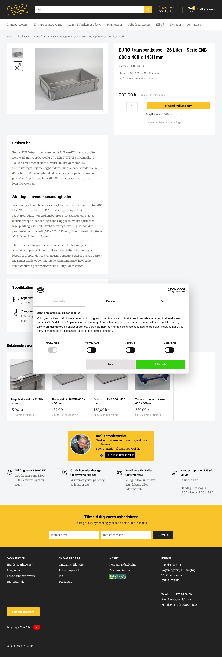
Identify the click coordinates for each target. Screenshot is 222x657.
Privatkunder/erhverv (21, 576)
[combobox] (89, 9)
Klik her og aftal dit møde (120, 454)
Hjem (10, 36)
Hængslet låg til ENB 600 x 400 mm (68, 401)
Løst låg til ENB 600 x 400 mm (109, 401)
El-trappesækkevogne (48, 24)
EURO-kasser (42, 36)
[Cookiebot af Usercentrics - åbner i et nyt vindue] (170, 290)
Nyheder (175, 24)
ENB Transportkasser (65, 36)
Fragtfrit (151, 114)
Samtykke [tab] (59, 301)
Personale (65, 581)
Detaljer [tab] (111, 301)
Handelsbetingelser (20, 564)
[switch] (91, 350)
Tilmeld (163, 535)
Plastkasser (114, 24)
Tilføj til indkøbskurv (178, 105)
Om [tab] (163, 301)
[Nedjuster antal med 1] (122, 106)
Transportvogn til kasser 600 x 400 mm (150, 401)
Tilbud (160, 24)
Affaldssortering (139, 24)
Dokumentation (119, 570)
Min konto (166, 11)
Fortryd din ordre (23, 612)
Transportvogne (17, 24)
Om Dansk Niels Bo (71, 564)
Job (61, 576)
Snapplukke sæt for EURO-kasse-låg (26, 401)
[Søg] (148, 9)
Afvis (110, 364)
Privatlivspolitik (69, 570)
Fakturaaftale (15, 581)
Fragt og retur (16, 570)
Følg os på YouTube (19, 627)
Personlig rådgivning (122, 564)
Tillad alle (160, 364)
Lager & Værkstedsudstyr (84, 24)
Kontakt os (194, 24)
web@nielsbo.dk (180, 599)
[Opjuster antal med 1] (141, 106)
